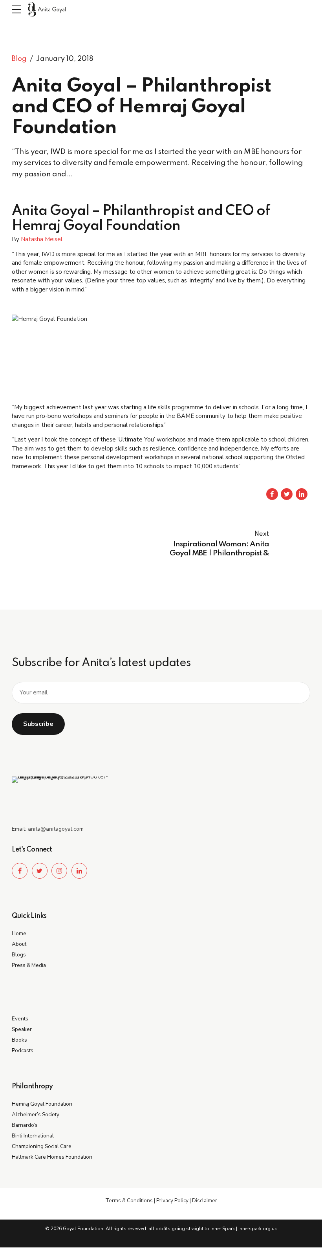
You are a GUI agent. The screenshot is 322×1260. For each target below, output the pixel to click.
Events (20, 1018)
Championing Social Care (41, 1146)
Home (19, 933)
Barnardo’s (25, 1125)
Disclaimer (204, 1200)
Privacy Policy (172, 1200)
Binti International (33, 1135)
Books (19, 1040)
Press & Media (29, 965)
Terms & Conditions (129, 1200)
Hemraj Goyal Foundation (42, 1104)
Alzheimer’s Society (35, 1114)
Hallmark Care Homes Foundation (52, 1157)
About (19, 944)
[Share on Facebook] (272, 494)
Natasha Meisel (41, 239)
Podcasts (22, 1050)
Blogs (19, 954)
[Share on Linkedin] (301, 494)
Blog (19, 58)
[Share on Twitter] (287, 494)
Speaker (22, 1029)
